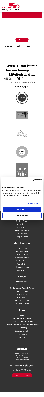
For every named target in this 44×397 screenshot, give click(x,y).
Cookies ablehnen (22, 215)
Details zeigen (33, 203)
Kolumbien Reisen (22, 230)
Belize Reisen (22, 248)
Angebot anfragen (22, 328)
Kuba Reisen (22, 297)
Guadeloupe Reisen (22, 291)
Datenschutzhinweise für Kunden (22, 321)
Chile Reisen (22, 224)
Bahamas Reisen (22, 282)
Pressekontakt (22, 334)
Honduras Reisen (22, 261)
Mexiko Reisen (22, 264)
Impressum (22, 337)
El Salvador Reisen (22, 254)
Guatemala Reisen (22, 258)
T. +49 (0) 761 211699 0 (22, 375)
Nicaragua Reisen (22, 267)
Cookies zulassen (22, 209)
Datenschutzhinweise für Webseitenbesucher (22, 325)
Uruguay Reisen (22, 237)
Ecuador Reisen (22, 227)
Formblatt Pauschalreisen (22, 318)
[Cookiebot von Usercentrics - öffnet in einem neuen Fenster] (33, 180)
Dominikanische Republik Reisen (22, 288)
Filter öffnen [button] (22, 40)
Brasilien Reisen (22, 221)
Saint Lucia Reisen (22, 304)
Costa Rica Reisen (22, 251)
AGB (22, 315)
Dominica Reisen (22, 285)
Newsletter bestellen (22, 331)
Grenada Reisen (22, 294)
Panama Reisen (22, 270)
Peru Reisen (22, 234)
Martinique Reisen (22, 301)
